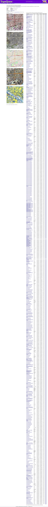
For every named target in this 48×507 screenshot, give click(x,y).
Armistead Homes (28, 111)
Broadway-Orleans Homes (28, 378)
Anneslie (27, 73)
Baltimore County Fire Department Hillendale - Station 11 (29, 205)
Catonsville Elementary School (29, 481)
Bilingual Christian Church (28, 338)
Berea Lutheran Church (28, 303)
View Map (45, 14)
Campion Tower (27, 437)
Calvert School (27, 428)
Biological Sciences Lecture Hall (29, 341)
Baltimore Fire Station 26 (28, 214)
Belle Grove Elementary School (29, 290)
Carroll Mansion (27, 461)
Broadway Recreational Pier (29, 376)
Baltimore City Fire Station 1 (29, 161)
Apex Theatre (27, 80)
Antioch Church (27, 77)
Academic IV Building (28, 21)
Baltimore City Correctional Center (29, 154)
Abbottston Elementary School (29, 18)
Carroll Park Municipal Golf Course (29, 463)
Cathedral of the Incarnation (29, 471)
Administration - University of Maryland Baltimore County (29, 30)
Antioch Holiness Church (28, 79)
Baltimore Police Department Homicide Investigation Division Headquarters (29, 239)
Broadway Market (28, 374)
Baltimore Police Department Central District (29, 235)
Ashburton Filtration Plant (28, 127)
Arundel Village (27, 122)
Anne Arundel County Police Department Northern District (29, 72)
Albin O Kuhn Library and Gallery (29, 37)
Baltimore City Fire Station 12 (29, 164)
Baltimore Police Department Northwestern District (29, 242)
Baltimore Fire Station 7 (28, 216)
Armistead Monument (28, 112)
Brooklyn (27, 381)
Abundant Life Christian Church (29, 19)
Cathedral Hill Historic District (29, 468)
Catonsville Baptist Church (28, 476)
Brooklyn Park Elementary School (29, 393)
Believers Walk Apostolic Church (29, 289)
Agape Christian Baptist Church (29, 31)
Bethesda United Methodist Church (29, 327)
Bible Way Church (28, 334)
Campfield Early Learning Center (29, 436)
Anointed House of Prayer (28, 75)
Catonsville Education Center (29, 480)
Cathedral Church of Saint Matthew (29, 467)
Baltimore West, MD (12, 10)
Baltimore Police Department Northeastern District (29, 240)
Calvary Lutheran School (28, 421)
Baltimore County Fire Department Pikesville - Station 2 (29, 206)
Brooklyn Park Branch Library (29, 391)
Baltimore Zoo (27, 260)
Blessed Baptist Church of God (29, 343)
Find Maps (6, 3)
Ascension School (28, 126)
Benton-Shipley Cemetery (28, 301)
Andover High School (28, 66)
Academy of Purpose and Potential (29, 25)
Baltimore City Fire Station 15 (29, 167)
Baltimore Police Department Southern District (29, 244)
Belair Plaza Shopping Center (29, 286)
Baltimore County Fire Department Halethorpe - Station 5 (29, 204)
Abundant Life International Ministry (29, 20)
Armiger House (27, 107)
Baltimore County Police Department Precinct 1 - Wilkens (29, 209)
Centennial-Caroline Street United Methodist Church (29, 492)
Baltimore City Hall (28, 196)
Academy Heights (28, 23)
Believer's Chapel (28, 288)
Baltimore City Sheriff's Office (29, 198)
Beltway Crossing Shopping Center (29, 293)
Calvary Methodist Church (28, 422)
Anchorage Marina (28, 64)
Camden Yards (27, 434)
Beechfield (27, 283)
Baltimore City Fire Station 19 (29, 171)
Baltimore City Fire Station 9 (29, 195)
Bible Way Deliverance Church (29, 335)
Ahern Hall (27, 33)
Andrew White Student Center (29, 70)
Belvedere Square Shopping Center (29, 296)
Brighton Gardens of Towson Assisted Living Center (29, 370)
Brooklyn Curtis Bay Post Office (29, 386)
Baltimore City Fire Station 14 (29, 166)
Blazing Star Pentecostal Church (29, 342)
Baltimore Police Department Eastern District (29, 236)
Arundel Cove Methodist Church (29, 116)
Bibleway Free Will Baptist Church (29, 337)
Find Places (9, 3)
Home (1, 3)
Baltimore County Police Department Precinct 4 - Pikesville (29, 211)
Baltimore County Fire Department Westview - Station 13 (29, 207)
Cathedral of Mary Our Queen (29, 469)
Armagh (27, 106)
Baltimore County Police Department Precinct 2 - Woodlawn (29, 210)
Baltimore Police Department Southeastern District (29, 243)
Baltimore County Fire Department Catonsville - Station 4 (29, 203)
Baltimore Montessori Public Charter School (29, 228)
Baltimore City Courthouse (28, 155)
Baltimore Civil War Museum (29, 199)
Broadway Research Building (29, 377)
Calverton (27, 429)
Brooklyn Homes (27, 388)
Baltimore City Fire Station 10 (29, 162)
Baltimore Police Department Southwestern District (29, 245)
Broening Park (27, 379)
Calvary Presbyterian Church (29, 423)
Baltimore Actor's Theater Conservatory (28, 144)
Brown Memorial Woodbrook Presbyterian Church (29, 401)
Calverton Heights (28, 431)
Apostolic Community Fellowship (29, 83)
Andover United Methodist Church (29, 68)
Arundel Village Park (28, 123)
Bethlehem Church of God (28, 328)
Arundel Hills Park (28, 120)
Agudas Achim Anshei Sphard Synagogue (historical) (29, 32)
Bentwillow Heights (28, 302)
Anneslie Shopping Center (28, 74)
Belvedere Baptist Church (28, 294)
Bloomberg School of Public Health (29, 347)
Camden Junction (28, 433)
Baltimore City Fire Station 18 (29, 170)
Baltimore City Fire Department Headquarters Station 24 (29, 159)
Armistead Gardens (28, 108)
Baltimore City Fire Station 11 (29, 163)
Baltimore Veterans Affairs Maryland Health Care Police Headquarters (29, 259)
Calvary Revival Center (28, 425)
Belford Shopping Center (28, 287)
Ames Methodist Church (28, 62)
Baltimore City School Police (29, 197)
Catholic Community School (29, 472)
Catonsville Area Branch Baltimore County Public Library (29, 475)
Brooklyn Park (27, 390)
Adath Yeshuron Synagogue (29, 29)
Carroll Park (27, 462)
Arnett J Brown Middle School (29, 114)
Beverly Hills (27, 331)
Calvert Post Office (28, 427)
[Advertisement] (2, 15)
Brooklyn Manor (27, 389)
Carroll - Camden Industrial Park (29, 460)
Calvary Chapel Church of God (29, 416)
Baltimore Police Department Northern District (29, 241)
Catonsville (27, 474)
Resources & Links (12, 3)
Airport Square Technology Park (29, 35)
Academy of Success (28, 26)
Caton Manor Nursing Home (29, 473)
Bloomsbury (27, 348)
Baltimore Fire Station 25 (28, 213)
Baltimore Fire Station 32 (28, 215)
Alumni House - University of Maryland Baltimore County (29, 56)
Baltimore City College (28, 150)
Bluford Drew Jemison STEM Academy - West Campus (29, 349)
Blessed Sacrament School (29, 345)
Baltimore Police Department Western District (29, 246)
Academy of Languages (28, 24)
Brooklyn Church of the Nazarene (29, 385)
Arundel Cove (27, 115)
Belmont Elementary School (29, 291)
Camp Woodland (27, 435)
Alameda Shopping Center (28, 36)
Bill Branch (27, 339)
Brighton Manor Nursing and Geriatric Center (29, 371)
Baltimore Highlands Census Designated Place (29, 222)
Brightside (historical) (28, 372)
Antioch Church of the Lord (28, 78)
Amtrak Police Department (28, 63)
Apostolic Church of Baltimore (29, 82)
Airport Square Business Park (29, 34)
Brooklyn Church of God (28, 384)
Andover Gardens (28, 65)
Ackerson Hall (27, 28)
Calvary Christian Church (28, 418)
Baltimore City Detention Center (29, 156)
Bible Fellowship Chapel (28, 333)
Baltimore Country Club (28, 202)
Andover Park (27, 67)
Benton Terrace (27, 300)
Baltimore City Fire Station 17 (29, 169)
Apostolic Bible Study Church (29, 81)
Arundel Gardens (28, 118)
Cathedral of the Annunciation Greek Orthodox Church (29, 470)
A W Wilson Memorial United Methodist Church (29, 16)
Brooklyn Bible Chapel (28, 382)
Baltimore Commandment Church (29, 201)
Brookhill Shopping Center (28, 380)
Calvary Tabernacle (28, 426)
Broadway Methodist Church (29, 375)
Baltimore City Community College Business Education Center (29, 152)
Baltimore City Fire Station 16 (29, 168)
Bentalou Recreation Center (29, 299)
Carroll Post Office (28, 464)
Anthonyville (27, 76)
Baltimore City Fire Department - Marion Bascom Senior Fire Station (29, 158)
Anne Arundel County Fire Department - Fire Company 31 (29, 71)
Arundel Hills (27, 119)
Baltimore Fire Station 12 (28, 212)
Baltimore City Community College (29, 151)
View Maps (3, 3)
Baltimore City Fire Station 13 (29, 165)
